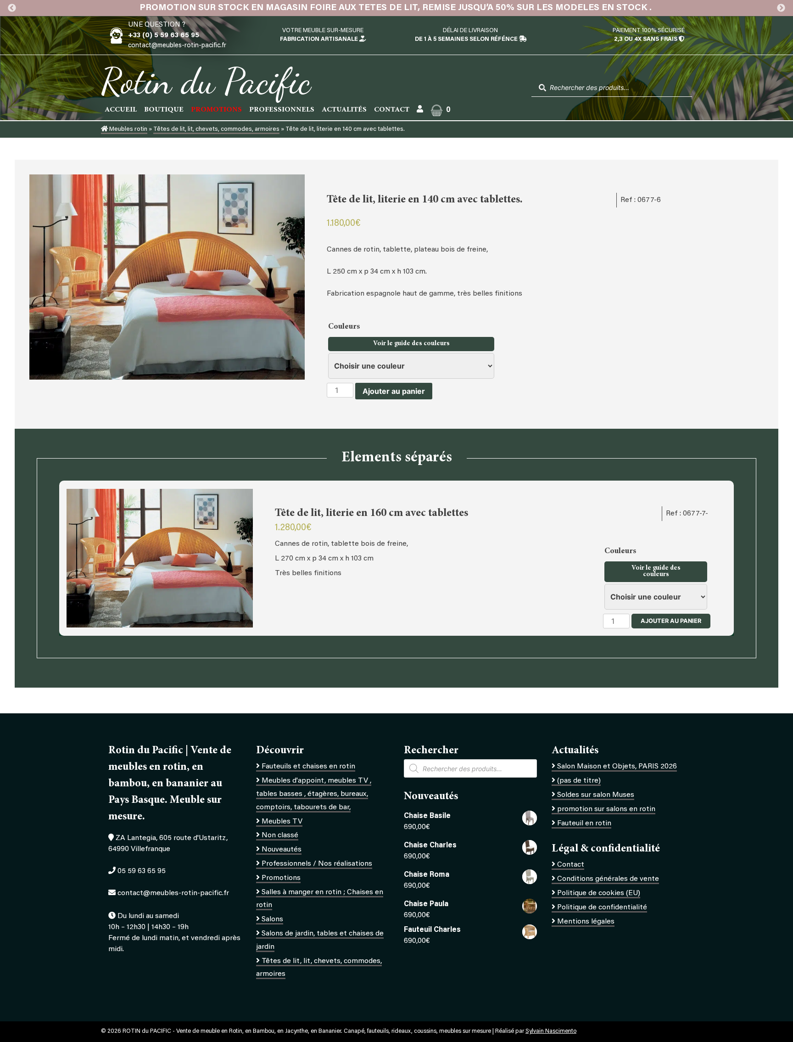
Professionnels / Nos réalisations (317, 864)
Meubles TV (282, 821)
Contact (391, 109)
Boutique (164, 109)
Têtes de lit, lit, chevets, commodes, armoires (216, 129)
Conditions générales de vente (608, 879)
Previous (12, 8)
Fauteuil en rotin (584, 823)
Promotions (281, 878)
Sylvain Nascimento (550, 1031)
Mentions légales (585, 921)
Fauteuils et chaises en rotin (308, 766)
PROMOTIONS (216, 109)
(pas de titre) (579, 780)
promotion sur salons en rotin (606, 809)
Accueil (121, 109)
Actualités (344, 109)
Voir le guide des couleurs (411, 344)
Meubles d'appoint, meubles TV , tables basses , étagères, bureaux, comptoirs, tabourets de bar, (313, 794)
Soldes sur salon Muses (595, 795)
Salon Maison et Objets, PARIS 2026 (617, 766)
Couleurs (345, 327)
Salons (272, 919)
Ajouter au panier (394, 391)
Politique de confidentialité (602, 907)
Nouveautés (282, 849)
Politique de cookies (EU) (598, 893)
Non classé (280, 835)
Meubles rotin (127, 129)
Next (781, 8)
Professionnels (281, 109)
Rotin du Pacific (206, 80)
